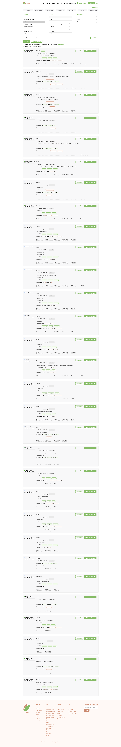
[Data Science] (34, 29)
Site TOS (78, 741)
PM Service (48, 735)
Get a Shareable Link (37, 41)
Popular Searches (61, 709)
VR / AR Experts (82, 10)
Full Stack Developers (50, 707)
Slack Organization (39, 710)
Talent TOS (89, 741)
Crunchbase (38, 712)
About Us (53, 3)
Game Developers (61, 10)
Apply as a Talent (82, 3)
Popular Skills (60, 711)
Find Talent (91, 3)
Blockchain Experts (93, 10)
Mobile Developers (38, 10)
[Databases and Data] (34, 24)
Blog (62, 3)
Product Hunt (38, 718)
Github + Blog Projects (72, 713)
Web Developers (27, 10)
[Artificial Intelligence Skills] (34, 26)
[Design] (34, 34)
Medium (37, 714)
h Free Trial (52, 53)
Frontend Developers (50, 709)
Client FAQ (70, 707)
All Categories (60, 707)
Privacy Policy (95, 741)
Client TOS (83, 741)
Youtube (37, 716)
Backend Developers (50, 711)
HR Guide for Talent (72, 711)
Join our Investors (72, 3)
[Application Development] (34, 22)
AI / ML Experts (71, 10)
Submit (86, 710)
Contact (58, 3)
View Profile (79, 50)
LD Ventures (59, 715)
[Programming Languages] (34, 19)
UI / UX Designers (49, 10)
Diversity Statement (40, 720)
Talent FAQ (70, 709)
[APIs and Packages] (34, 31)
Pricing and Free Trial (46, 3)
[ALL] (34, 17)
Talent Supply (60, 713)
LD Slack (66, 3)
